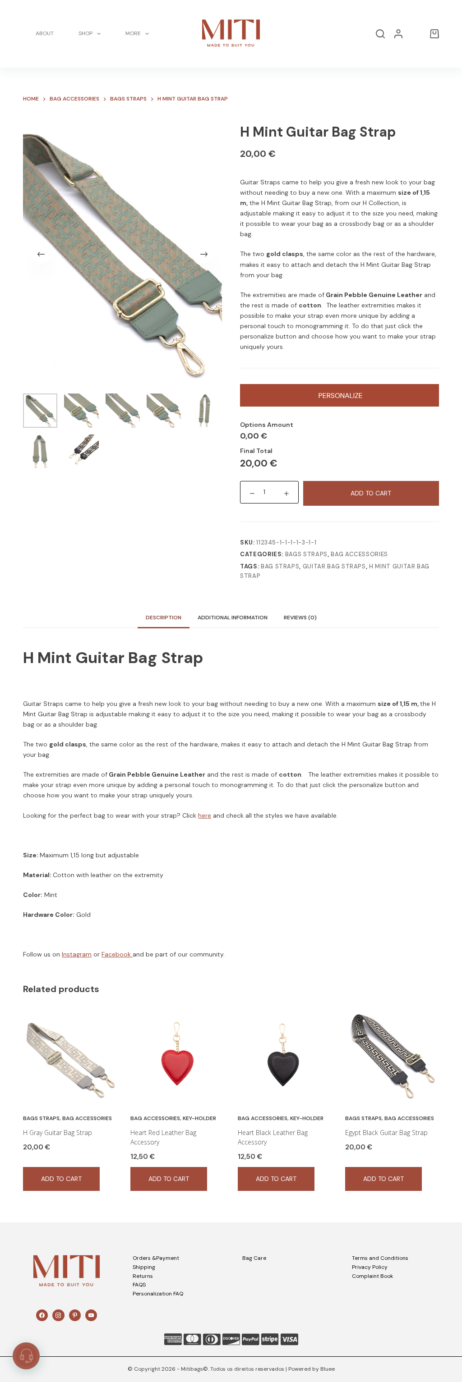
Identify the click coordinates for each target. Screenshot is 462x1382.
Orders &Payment (156, 1258)
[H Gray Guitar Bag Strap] (70, 1056)
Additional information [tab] (233, 617)
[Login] (398, 33)
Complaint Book (372, 1276)
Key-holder (199, 1118)
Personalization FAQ (158, 1293)
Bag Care (254, 1258)
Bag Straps (280, 566)
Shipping (144, 1267)
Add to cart (371, 493)
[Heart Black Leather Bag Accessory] (285, 1056)
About (45, 33)
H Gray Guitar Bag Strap (57, 1132)
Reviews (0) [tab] (300, 617)
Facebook (117, 954)
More (133, 33)
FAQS (139, 1284)
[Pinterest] (75, 1315)
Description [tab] (163, 617)
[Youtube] (91, 1315)
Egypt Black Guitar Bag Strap (386, 1132)
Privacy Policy (370, 1267)
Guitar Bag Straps (334, 566)
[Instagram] (58, 1315)
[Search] (380, 33)
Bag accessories (359, 554)
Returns (143, 1276)
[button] (26, 1355)
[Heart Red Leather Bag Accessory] (177, 1056)
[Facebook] (42, 1315)
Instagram (77, 954)
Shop (85, 33)
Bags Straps (306, 554)
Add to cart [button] (61, 1179)
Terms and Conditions (380, 1258)
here (204, 815)
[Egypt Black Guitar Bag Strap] (392, 1056)
